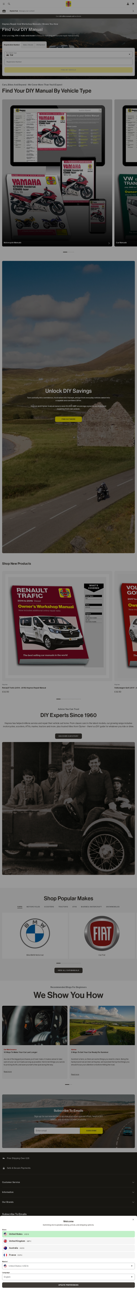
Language (6, 1273)
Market (4, 1262)
